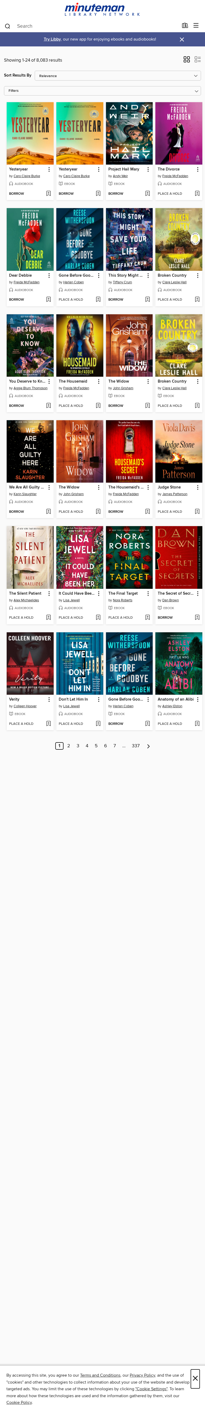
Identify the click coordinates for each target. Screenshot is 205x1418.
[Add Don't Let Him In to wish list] (98, 724)
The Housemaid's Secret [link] (126, 487)
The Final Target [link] (123, 593)
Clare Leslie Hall (174, 282)
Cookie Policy (19, 1402)
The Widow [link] (118, 381)
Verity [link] (14, 699)
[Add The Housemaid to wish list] (98, 406)
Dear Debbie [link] (20, 275)
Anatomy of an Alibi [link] (176, 699)
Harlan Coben (73, 282)
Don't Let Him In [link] (73, 699)
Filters (14, 91)
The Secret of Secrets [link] (176, 593)
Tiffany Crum (122, 282)
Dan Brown (170, 600)
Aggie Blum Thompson (31, 388)
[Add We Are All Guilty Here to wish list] (48, 512)
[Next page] (148, 746)
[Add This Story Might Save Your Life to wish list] (147, 299)
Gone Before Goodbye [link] (77, 275)
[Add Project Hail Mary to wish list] (147, 193)
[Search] (7, 26)
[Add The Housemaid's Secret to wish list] (147, 512)
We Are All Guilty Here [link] (27, 487)
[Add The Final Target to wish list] (147, 617)
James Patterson (174, 494)
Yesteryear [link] (18, 169)
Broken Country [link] (172, 275)
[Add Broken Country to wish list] (197, 299)
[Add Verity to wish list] (48, 724)
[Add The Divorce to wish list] (197, 193)
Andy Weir (120, 176)
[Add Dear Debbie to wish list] (48, 299)
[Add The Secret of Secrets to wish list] (197, 617)
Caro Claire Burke (27, 176)
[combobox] (91, 26)
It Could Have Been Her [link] (77, 593)
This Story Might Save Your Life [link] (126, 275)
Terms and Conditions (100, 1375)
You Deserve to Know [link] (27, 381)
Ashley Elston (172, 706)
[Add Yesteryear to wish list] (48, 193)
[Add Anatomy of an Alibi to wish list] (197, 724)
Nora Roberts (122, 600)
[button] (186, 61)
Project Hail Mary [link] (123, 169)
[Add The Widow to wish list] (147, 406)
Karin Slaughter (25, 494)
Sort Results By (17, 75)
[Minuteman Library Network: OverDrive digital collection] (102, 10)
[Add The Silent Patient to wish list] (48, 617)
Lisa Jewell (71, 600)
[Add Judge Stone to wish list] (197, 512)
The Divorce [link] (169, 169)
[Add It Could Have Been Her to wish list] (98, 617)
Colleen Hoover (25, 706)
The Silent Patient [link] (25, 593)
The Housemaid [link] (73, 381)
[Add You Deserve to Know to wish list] (48, 406)
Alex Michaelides (26, 600)
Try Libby (52, 39)
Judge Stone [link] (169, 487)
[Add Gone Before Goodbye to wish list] (98, 299)
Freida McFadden (175, 176)
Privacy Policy (142, 1375)
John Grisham (123, 388)
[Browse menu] (196, 25)
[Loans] (185, 26)
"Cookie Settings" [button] (151, 1389)
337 (136, 746)
